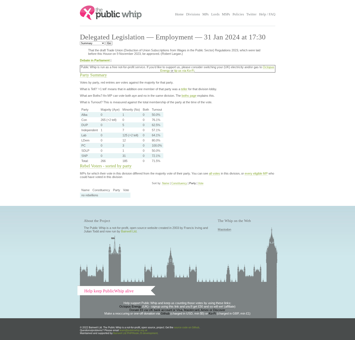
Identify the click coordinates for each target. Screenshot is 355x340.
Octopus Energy (130, 306)
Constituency (179, 183)
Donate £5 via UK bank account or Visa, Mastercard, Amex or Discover (177, 310)
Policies (238, 14)
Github (165, 313)
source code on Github (186, 327)
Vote (200, 183)
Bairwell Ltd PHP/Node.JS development (135, 333)
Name (165, 183)
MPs (205, 14)
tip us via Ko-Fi (184, 70)
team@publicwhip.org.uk (133, 330)
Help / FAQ (267, 14)
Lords (215, 14)
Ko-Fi (212, 313)
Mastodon (224, 229)
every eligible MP (256, 173)
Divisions (193, 14)
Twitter (251, 14)
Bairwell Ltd (128, 231)
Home (179, 14)
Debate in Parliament (95, 60)
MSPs (226, 14)
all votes (214, 173)
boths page (189, 95)
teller (184, 89)
